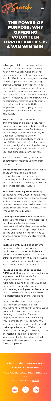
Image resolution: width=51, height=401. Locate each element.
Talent (20, 363)
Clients (11, 363)
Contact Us (18, 367)
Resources (33, 367)
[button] (42, 7)
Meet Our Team (35, 363)
